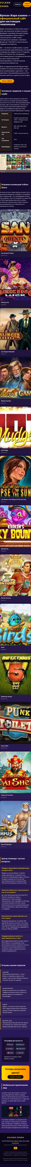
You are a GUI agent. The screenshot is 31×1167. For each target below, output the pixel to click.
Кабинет (18, 4)
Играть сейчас (7, 81)
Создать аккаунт (27, 4)
